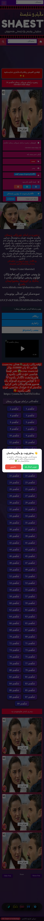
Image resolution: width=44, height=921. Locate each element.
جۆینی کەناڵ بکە (31, 467)
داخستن (13, 467)
